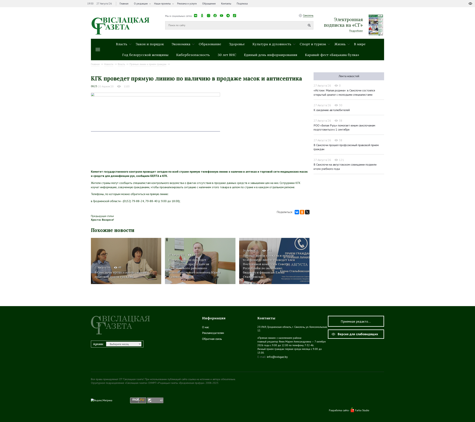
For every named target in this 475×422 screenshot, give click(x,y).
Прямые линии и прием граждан (148, 64)
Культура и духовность (272, 44)
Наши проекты (162, 3)
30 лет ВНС (227, 55)
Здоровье (237, 44)
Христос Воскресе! (102, 219)
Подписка (242, 3)
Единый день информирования (270, 55)
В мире (360, 44)
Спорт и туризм (313, 44)
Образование (210, 44)
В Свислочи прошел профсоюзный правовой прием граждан (121, 274)
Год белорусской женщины (145, 55)
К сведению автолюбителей (332, 110)
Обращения (209, 3)
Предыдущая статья (102, 216)
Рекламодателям (213, 333)
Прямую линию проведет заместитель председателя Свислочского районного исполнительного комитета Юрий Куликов (194, 268)
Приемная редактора (356, 321)
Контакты (226, 3)
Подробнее (356, 30)
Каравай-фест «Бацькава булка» (332, 55)
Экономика (181, 44)
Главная (124, 3)
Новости (108, 64)
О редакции (141, 3)
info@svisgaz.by (277, 357)
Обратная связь (212, 339)
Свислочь (308, 15)
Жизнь (340, 44)
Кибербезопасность (193, 55)
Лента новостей (349, 76)
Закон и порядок (150, 44)
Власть (121, 44)
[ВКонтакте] (297, 212)
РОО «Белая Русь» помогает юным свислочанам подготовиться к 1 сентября (344, 127)
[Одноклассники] (302, 212)
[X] (307, 212)
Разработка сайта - (340, 410)
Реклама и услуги (187, 3)
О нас (205, 327)
